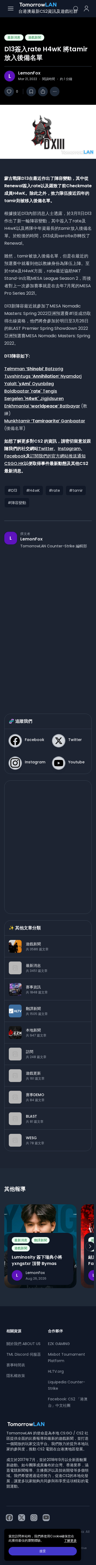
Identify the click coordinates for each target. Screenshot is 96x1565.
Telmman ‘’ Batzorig (33, 369)
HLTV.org (56, 1371)
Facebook (15, 456)
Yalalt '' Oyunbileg (29, 384)
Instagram (69, 449)
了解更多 (70, 1540)
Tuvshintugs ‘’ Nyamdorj (43, 376)
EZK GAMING (59, 1343)
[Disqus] (48, 625)
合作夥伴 (55, 1331)
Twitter (46, 449)
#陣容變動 (17, 502)
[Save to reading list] (31, 91)
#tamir (76, 490)
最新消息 (13, 37)
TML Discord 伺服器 (23, 1354)
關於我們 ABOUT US (23, 1343)
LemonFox (29, 73)
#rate (54, 490)
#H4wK (33, 490)
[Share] (43, 91)
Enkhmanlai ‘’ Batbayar (42, 406)
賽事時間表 (15, 1365)
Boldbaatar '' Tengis (30, 391)
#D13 (12, 490)
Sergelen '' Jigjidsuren (34, 399)
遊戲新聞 (34, 37)
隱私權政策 (15, 1375)
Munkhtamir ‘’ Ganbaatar (44, 421)
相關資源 (13, 1331)
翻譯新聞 (40, 1240)
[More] (54, 91)
